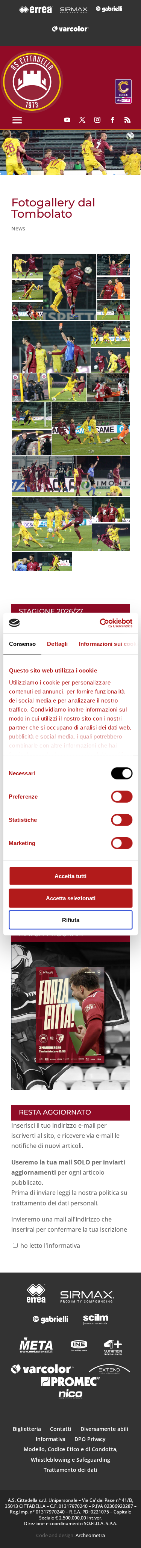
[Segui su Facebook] (112, 120)
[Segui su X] (82, 120)
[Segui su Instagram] (97, 120)
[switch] (121, 797)
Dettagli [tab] (57, 644)
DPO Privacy (90, 1439)
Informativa (51, 1439)
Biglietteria (27, 1428)
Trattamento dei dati (70, 1469)
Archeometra (90, 1535)
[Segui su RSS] (127, 120)
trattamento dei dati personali (54, 1203)
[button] (70, 153)
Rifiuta (70, 920)
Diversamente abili (104, 1428)
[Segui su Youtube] (67, 120)
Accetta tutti (70, 876)
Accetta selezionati (71, 898)
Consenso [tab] (22, 644)
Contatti (61, 1428)
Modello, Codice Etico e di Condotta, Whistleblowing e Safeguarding (71, 1454)
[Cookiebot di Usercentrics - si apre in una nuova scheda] (100, 623)
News (18, 228)
